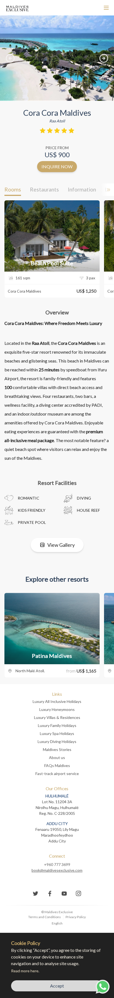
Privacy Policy (76, 917)
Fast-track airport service (57, 773)
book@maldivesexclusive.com (57, 870)
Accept (57, 985)
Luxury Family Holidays (57, 725)
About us (57, 757)
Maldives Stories (57, 749)
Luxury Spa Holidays (57, 733)
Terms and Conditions (44, 917)
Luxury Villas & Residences (57, 717)
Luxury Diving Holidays (57, 741)
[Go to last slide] (10, 58)
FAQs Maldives (57, 765)
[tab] (12, 189)
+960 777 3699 (57, 864)
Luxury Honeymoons (57, 709)
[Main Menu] (106, 7)
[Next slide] (103, 58)
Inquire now (57, 166)
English (57, 923)
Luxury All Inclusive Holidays (57, 701)
